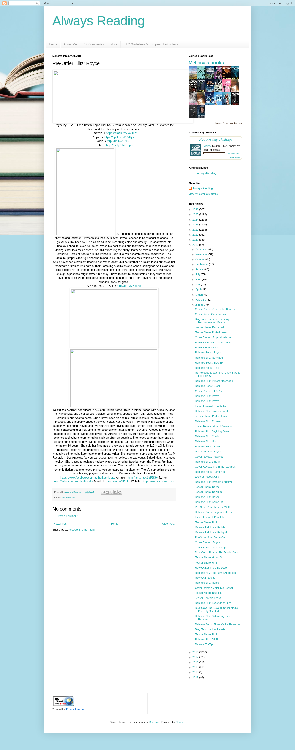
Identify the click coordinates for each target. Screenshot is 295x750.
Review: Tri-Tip (204, 644)
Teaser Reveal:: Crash (208, 598)
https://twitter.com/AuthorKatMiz (73, 481)
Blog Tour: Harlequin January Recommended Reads (212, 321)
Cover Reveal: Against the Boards (215, 309)
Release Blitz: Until (206, 441)
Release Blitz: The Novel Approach (215, 572)
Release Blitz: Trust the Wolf (211, 411)
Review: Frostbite (205, 577)
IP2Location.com (74, 709)
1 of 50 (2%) (233, 153)
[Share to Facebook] (115, 492)
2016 (195, 662)
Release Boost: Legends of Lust (213, 512)
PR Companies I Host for (100, 44)
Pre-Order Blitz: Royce (208, 451)
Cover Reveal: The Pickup (210, 547)
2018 (195, 652)
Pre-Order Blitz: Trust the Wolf (212, 507)
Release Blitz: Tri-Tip (207, 639)
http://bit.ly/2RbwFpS (119, 145)
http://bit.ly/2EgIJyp (129, 285)
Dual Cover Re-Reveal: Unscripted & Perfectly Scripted (216, 610)
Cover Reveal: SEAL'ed (209, 391)
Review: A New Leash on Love (213, 342)
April (198, 289)
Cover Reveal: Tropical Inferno (213, 337)
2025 (195, 214)
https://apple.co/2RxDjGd (119, 137)
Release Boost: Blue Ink (209, 362)
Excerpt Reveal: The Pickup (211, 406)
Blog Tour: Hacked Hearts (210, 629)
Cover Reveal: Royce (207, 542)
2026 (195, 209)
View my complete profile (203, 193)
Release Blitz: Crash (207, 436)
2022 (195, 229)
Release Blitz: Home (207, 582)
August (199, 269)
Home (53, 44)
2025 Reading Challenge (215, 139)
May (198, 284)
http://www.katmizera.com (159, 481)
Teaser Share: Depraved (209, 327)
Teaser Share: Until (206, 522)
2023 (195, 224)
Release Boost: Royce (208, 352)
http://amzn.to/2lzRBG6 (143, 477)
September (202, 264)
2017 (195, 657)
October (200, 259)
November (201, 254)
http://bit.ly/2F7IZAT (119, 141)
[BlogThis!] (107, 492)
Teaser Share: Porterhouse (211, 332)
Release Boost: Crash (208, 386)
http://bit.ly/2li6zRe (118, 481)
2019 (195, 244)
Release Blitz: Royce (207, 396)
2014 (195, 672)
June (198, 279)
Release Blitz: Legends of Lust (213, 603)
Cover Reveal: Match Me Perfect (214, 587)
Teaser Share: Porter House (211, 416)
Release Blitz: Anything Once (212, 431)
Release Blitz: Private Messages (214, 381)
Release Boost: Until (207, 367)
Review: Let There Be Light (211, 532)
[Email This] (103, 492)
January (200, 304)
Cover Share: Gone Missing (211, 314)
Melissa (207, 145)
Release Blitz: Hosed (207, 497)
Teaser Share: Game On (209, 557)
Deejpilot (154, 722)
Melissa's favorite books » (229, 123)
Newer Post (60, 523)
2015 (195, 667)
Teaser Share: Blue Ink (208, 592)
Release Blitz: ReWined (209, 357)
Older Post (168, 523)
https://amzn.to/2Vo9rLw (121, 133)
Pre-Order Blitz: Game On (210, 537)
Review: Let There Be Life (210, 527)
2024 (195, 219)
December (201, 249)
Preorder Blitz (69, 497)
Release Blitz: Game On (209, 502)
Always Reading (98, 21)
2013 (195, 677)
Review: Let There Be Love (211, 567)
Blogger (180, 722)
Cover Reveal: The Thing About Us (215, 466)
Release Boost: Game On (210, 471)
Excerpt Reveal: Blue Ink (209, 517)
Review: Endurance (206, 347)
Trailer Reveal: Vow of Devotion (213, 426)
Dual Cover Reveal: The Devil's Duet (216, 552)
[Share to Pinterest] (119, 492)
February (201, 299)
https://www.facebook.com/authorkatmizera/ (87, 477)
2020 (195, 239)
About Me (70, 44)
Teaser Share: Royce (207, 486)
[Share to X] (111, 492)
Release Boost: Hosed (208, 446)
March (199, 294)
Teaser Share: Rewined (209, 491)
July (198, 274)
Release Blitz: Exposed (208, 421)
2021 (195, 234)
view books (235, 157)
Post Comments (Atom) (81, 529)
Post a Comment (67, 516)
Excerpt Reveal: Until (207, 476)
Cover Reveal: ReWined (209, 456)
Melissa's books (206, 62)
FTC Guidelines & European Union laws (151, 44)
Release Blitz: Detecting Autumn (214, 482)
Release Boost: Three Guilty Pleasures (217, 624)
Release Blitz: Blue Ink (208, 461)
